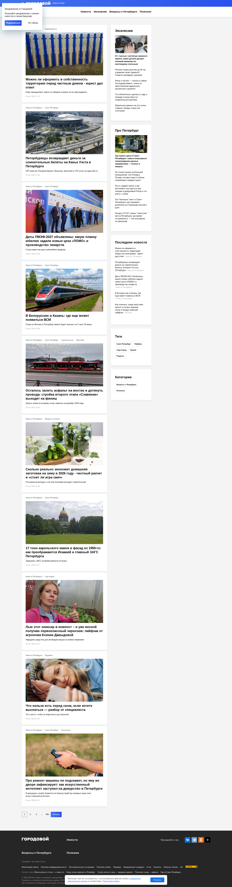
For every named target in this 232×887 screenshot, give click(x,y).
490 (47, 814)
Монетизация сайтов (30, 867)
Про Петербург (127, 130)
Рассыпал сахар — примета (146, 872)
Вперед (56, 814)
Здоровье (49, 655)
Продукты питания (52, 419)
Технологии (65, 730)
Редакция (117, 867)
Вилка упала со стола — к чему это (49, 872)
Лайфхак (138, 344)
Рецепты (120, 356)
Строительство (67, 340)
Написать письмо (171, 867)
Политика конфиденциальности (53, 867)
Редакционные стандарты (133, 867)
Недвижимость (51, 29)
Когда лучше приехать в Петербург (80, 872)
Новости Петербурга (34, 108)
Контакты (157, 867)
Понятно (157, 880)
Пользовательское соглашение (81, 867)
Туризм (133, 350)
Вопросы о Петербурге (123, 11)
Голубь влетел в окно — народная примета (115, 872)
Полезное (145, 11)
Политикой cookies (111, 881)
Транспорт (80, 340)
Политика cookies (104, 867)
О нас (149, 867)
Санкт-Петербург (51, 108)
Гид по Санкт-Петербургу (171, 872)
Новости (86, 11)
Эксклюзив (100, 11)
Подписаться (13, 23)
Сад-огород (49, 576)
